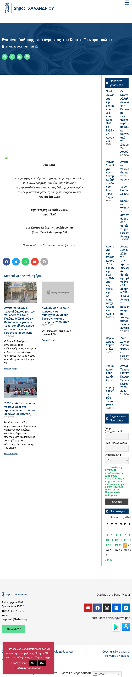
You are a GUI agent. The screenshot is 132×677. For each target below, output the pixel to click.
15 (129, 540)
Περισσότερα (11, 369)
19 (116, 545)
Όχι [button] (42, 663)
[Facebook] (97, 608)
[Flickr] (116, 608)
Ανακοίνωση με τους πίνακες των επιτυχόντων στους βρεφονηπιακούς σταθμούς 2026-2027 (55, 315)
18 (111, 545)
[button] (5, 57)
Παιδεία (33, 46)
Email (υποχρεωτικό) (116, 443)
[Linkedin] (126, 608)
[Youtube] (88, 608)
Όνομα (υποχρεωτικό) (113, 430)
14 (125, 540)
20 (120, 545)
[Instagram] (107, 608)
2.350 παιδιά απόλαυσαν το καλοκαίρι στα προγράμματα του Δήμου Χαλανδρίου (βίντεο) (20, 409)
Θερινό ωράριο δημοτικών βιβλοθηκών (114, 343)
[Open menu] (126, 2)
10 (107, 540)
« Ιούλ (109, 560)
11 (111, 540)
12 (116, 540)
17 (107, 545)
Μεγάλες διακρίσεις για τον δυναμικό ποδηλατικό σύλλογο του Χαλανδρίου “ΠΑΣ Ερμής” (114, 179)
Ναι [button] (33, 663)
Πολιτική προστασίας (28, 668)
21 (125, 545)
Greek (101, 674)
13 (120, 540)
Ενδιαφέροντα (113, 454)
